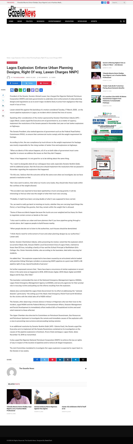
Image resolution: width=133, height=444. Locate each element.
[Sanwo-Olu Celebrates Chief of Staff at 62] (74, 396)
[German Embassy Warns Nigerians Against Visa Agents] (46, 396)
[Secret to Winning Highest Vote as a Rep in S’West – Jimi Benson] (96, 65)
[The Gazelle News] (22, 12)
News (19, 21)
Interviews (82, 21)
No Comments (43, 77)
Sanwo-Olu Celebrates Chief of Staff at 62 (74, 407)
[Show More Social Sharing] (54, 83)
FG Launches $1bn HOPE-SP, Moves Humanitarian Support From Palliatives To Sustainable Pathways (114, 100)
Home (11, 21)
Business (40, 21)
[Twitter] (3, 100)
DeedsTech (48, 440)
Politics (29, 21)
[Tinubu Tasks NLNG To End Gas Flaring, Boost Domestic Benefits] (96, 88)
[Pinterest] (3, 111)
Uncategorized (12, 62)
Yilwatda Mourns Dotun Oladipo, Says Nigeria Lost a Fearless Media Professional (40, 2)
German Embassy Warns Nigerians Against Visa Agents (45, 407)
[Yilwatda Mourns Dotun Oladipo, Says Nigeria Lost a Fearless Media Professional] (19, 396)
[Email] (3, 116)
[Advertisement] (66, 40)
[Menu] (124, 21)
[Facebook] (3, 95)
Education (69, 21)
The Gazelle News (18, 77)
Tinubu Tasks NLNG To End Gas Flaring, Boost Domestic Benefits (113, 87)
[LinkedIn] (3, 105)
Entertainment (55, 21)
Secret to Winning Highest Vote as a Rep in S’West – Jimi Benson (114, 64)
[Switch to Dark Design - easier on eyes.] (121, 21)
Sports (94, 21)
